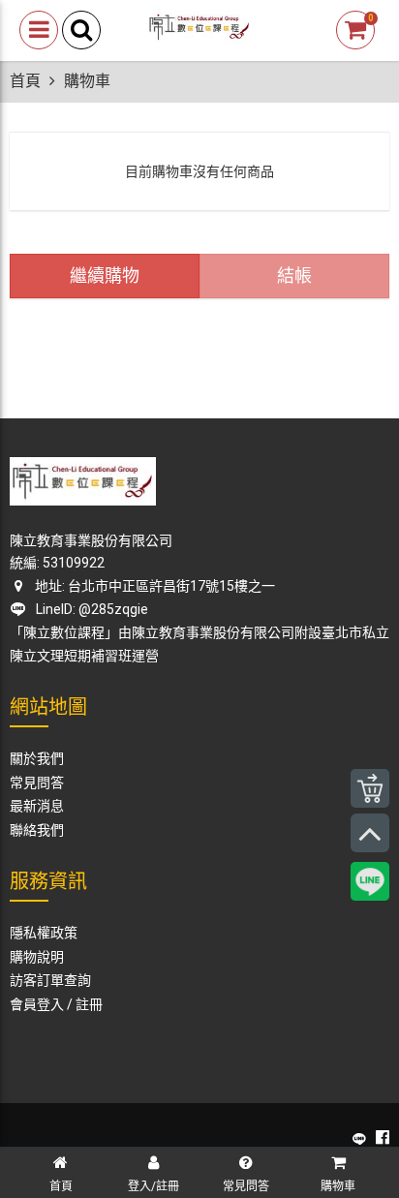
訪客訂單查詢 (50, 980)
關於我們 (37, 758)
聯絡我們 (37, 830)
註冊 (89, 1004)
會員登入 (37, 1004)
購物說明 (37, 957)
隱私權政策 (43, 932)
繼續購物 (104, 275)
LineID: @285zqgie (89, 609)
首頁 (25, 81)
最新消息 (37, 806)
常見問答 (37, 782)
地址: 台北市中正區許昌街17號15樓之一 (153, 586)
